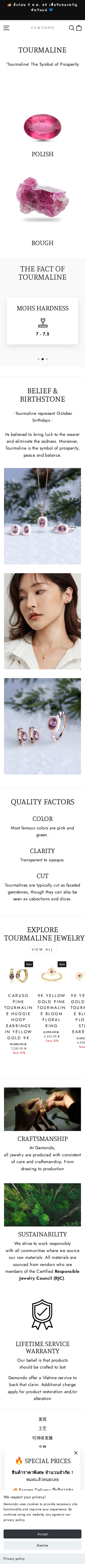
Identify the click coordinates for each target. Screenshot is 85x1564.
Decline (42, 1545)
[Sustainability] (42, 1204)
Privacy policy (14, 1558)
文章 (42, 1447)
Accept (42, 1534)
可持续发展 (42, 1438)
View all (43, 949)
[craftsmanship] (42, 1109)
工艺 (42, 1428)
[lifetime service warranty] (42, 1314)
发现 (42, 1419)
